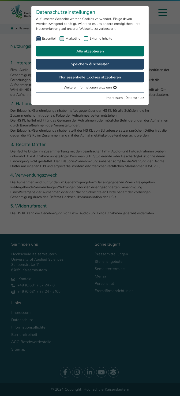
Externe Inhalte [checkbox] (101, 38)
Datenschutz (134, 98)
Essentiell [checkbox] (49, 38)
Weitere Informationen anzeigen (88, 87)
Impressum (114, 98)
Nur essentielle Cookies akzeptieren (90, 77)
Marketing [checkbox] (72, 38)
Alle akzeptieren (90, 51)
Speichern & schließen (90, 64)
